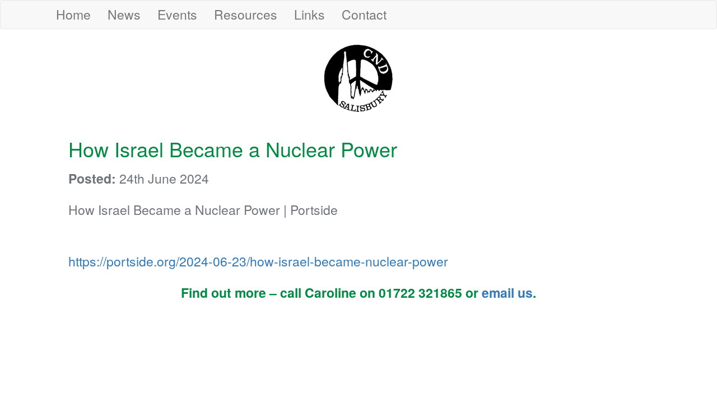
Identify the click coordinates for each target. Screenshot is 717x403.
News (124, 14)
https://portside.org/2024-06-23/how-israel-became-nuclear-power (258, 261)
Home (73, 14)
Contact (364, 14)
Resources (245, 14)
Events (177, 14)
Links (309, 14)
